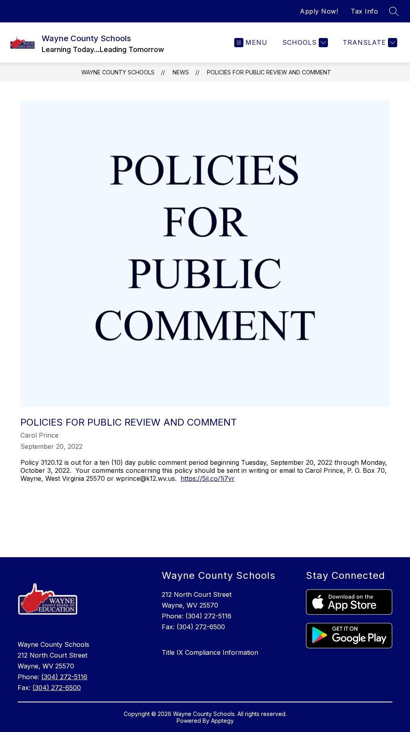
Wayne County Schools (118, 72)
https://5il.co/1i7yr (208, 478)
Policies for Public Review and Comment (269, 72)
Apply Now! (319, 11)
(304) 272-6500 (56, 688)
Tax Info (364, 11)
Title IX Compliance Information (210, 652)
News (181, 72)
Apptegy (222, 720)
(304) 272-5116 (64, 677)
